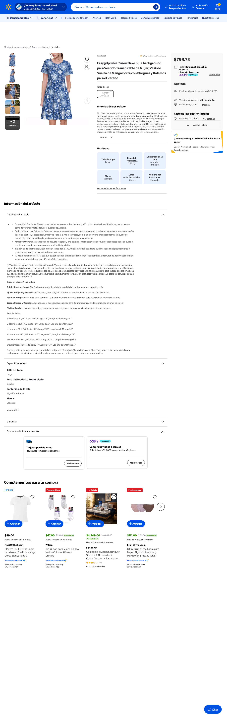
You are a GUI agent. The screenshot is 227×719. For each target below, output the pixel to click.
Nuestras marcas (210, 17)
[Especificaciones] (163, 363)
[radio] (105, 94)
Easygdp (101, 55)
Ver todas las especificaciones (111, 188)
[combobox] (115, 7)
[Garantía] (163, 421)
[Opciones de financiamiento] (163, 430)
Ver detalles (214, 74)
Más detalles (13, 410)
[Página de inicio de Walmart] (8, 7)
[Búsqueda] (156, 7)
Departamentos (19, 17)
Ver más (103, 137)
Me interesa (73, 463)
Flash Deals (110, 17)
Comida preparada (150, 17)
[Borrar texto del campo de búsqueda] (148, 7)
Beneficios (47, 17)
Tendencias (192, 17)
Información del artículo (22, 204)
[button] (175, 7)
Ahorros (97, 17)
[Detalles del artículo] (163, 214)
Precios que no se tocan (76, 17)
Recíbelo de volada (173, 17)
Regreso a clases (128, 17)
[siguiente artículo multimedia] (87, 101)
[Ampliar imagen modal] (87, 67)
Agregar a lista (200, 125)
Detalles (206, 104)
